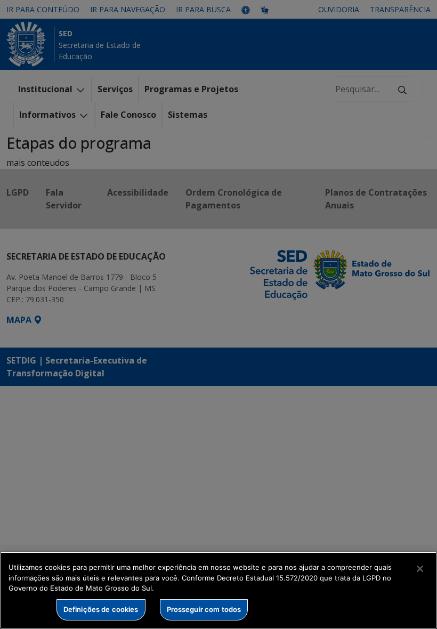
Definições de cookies (101, 609)
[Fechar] (420, 568)
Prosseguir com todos (204, 609)
